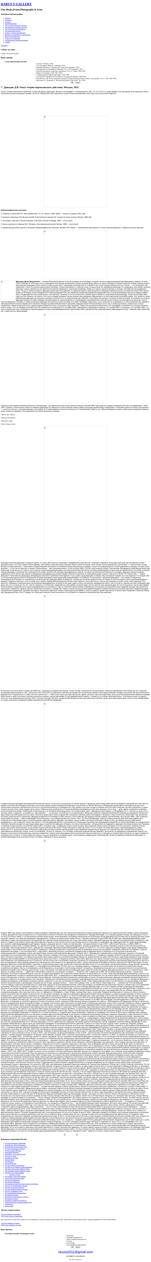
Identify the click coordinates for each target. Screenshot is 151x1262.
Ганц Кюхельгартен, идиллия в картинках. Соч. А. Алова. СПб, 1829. (61, 71)
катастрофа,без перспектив (76, 1245)
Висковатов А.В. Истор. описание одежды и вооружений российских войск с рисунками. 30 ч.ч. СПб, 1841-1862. (77, 78)
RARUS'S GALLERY (16, 4)
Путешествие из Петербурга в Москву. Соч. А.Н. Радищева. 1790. (60, 69)
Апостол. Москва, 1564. (45, 64)
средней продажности (74, 1237)
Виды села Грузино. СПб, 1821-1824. (49, 73)
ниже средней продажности (76, 1239)
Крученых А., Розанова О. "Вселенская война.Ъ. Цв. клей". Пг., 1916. (61, 80)
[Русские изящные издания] (11, 1225)
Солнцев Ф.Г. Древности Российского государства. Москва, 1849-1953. (61, 77)
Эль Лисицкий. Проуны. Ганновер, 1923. (51, 65)
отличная (70, 1236)
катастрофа (71, 1243)
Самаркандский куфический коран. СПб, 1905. (53, 75)
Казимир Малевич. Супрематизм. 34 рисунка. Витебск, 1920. (58, 67)
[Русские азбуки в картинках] (11, 1216)
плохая (69, 1241)
